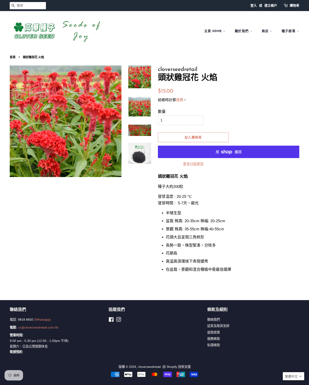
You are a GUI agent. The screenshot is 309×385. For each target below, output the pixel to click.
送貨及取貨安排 (218, 326)
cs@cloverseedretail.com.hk (38, 327)
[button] (293, 376)
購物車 (294, 5)
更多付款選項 (193, 164)
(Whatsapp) (42, 319)
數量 (162, 112)
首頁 (13, 57)
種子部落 (289, 31)
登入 (253, 5)
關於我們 (242, 31)
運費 (179, 100)
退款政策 (213, 332)
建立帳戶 (270, 5)
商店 (266, 31)
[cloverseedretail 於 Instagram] (118, 320)
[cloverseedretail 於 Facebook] (111, 320)
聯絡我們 (213, 319)
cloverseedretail (149, 367)
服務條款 (213, 339)
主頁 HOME (213, 31)
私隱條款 (213, 345)
